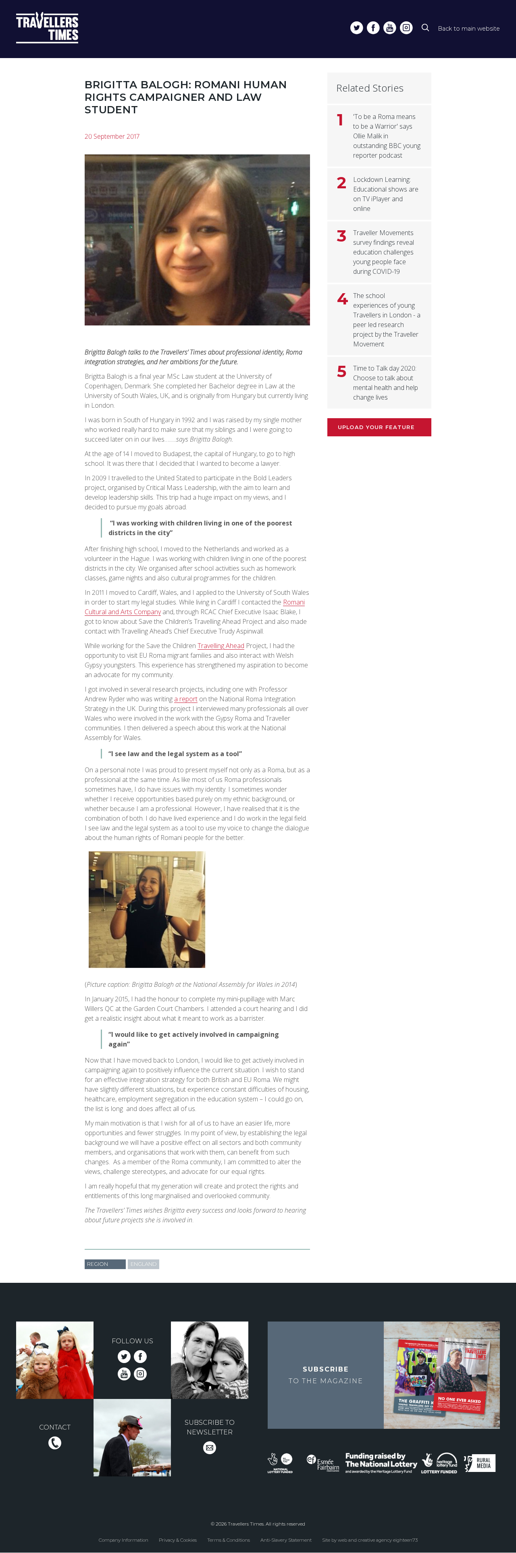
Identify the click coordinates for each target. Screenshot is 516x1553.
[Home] (62, 29)
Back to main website (469, 28)
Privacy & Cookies (178, 1540)
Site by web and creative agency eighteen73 (370, 1540)
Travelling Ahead (221, 645)
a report (186, 698)
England (144, 1264)
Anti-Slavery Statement (286, 1540)
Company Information (123, 1540)
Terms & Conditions (228, 1540)
